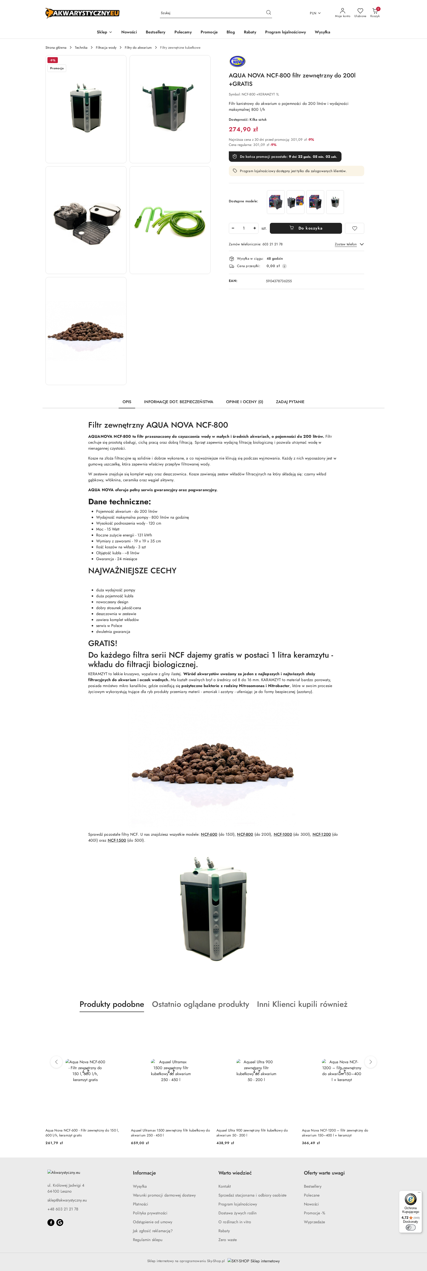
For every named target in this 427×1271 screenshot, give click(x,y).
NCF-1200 (322, 834)
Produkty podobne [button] (112, 1004)
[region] (305, 202)
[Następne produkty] (370, 1062)
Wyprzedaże (314, 1222)
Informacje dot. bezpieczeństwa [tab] (178, 402)
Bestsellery (312, 1186)
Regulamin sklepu (148, 1240)
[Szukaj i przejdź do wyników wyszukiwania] (268, 13)
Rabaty (224, 1231)
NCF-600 (209, 834)
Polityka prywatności (150, 1213)
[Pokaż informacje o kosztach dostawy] (284, 266)
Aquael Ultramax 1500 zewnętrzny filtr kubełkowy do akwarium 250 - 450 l (170, 1133)
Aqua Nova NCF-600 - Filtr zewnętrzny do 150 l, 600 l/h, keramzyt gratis (82, 1133)
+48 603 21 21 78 (62, 1209)
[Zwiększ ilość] (254, 228)
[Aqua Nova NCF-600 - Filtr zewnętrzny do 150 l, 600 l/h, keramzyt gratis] (335, 201)
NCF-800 (245, 834)
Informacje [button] (144, 1173)
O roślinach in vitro (234, 1222)
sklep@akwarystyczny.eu (67, 1200)
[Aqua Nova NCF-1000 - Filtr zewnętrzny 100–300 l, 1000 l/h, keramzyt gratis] (275, 201)
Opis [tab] (127, 402)
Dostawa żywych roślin (237, 1213)
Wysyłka (140, 1186)
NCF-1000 (283, 834)
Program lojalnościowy (237, 1204)
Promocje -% (314, 1213)
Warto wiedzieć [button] (235, 1173)
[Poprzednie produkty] (56, 1062)
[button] (104, 32)
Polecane (312, 1195)
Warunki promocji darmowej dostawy (164, 1195)
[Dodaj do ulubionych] (354, 228)
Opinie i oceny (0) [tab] (244, 402)
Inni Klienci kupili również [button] (302, 1004)
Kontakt (224, 1186)
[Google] (59, 1222)
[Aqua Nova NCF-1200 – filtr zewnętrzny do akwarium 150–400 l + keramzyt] (295, 201)
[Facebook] (50, 1222)
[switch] (411, 1227)
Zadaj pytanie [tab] (290, 402)
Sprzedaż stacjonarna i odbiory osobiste (252, 1195)
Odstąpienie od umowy (152, 1222)
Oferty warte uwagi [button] (324, 1173)
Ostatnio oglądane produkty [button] (200, 1004)
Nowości (311, 1204)
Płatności (140, 1204)
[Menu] (419, 1194)
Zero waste (227, 1240)
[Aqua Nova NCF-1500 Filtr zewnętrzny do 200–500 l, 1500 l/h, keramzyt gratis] (315, 201)
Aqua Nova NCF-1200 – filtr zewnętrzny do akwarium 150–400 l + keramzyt (335, 1133)
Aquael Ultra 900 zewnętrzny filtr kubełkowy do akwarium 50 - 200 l (252, 1133)
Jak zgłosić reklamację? (153, 1231)
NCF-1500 (117, 840)
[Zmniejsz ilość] (232, 228)
